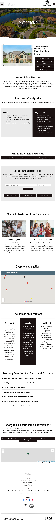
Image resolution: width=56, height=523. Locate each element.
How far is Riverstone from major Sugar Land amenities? (21, 401)
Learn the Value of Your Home (44, 66)
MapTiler (42, 461)
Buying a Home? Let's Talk (10, 439)
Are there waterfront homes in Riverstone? (17, 406)
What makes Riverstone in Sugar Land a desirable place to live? (23, 378)
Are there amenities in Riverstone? (14, 387)
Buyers (30, 490)
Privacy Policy (7, 518)
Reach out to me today (37, 430)
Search (14, 490)
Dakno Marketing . (21, 519)
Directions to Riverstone (48, 463)
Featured (22, 490)
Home (8, 490)
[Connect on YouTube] (26, 500)
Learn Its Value (28, 189)
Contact (34, 493)
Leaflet (39, 461)
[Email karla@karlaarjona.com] (54, 3)
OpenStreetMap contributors (50, 461)
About (27, 493)
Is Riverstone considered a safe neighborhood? (18, 396)
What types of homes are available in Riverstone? (19, 383)
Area (21, 493)
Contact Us (44, 195)
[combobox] (21, 185)
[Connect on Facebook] (23, 500)
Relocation (45, 490)
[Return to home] (28, 473)
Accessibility (13, 518)
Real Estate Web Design (9, 519)
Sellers (37, 490)
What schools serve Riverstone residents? (17, 392)
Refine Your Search (28, 158)
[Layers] (52, 450)
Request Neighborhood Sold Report (44, 62)
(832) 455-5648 (28, 485)
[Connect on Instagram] (32, 500)
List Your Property (44, 70)
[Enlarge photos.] (32, 46)
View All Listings (44, 58)
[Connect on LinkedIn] (29, 500)
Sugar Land (5, 44)
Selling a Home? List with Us (28, 439)
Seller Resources (12, 195)
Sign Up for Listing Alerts (46, 158)
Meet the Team (28, 195)
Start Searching (46, 439)
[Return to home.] (12, 3)
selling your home (18, 174)
